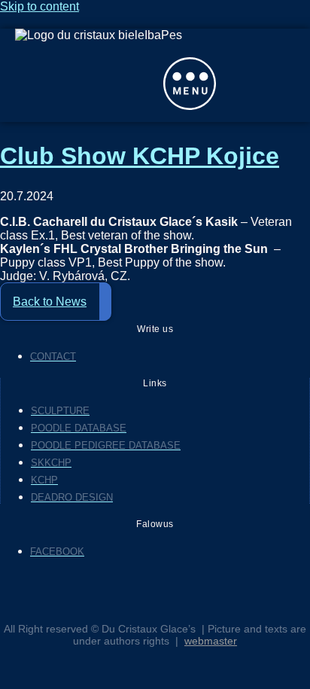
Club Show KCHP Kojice (139, 155)
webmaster (210, 641)
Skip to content (39, 6)
